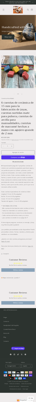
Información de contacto (15, 389)
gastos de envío (15, 139)
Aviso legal (25, 389)
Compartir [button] (6, 254)
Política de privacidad (26, 383)
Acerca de (6, 333)
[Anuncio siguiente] (33, 2)
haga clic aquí (5, 241)
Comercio (6, 321)
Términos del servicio (14, 386)
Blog (4, 337)
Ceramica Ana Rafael (16, 381)
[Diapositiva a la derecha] (22, 94)
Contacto (6, 341)
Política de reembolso (15, 383)
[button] (3, 10)
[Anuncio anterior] (3, 2)
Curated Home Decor (9, 329)
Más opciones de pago (18, 161)
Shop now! (8, 37)
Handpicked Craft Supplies (11, 325)
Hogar (5, 317)
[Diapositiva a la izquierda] (14, 94)
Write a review (18, 270)
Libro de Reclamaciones (10, 310)
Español (23, 400)
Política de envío (25, 386)
